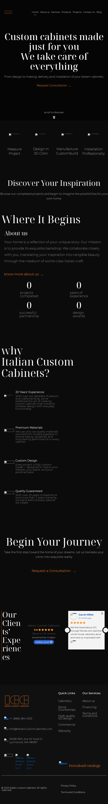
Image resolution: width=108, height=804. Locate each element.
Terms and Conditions (89, 715)
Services (55, 12)
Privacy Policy (68, 785)
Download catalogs (84, 765)
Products (66, 12)
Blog (99, 12)
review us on (42, 641)
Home (35, 12)
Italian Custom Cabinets (44, 625)
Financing (89, 707)
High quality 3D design (66, 717)
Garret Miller (86, 614)
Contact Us (89, 12)
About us (45, 12)
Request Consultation (52, 85)
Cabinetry (65, 701)
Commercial (66, 724)
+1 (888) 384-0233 (20, 718)
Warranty (64, 731)
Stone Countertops (67, 708)
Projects (77, 12)
